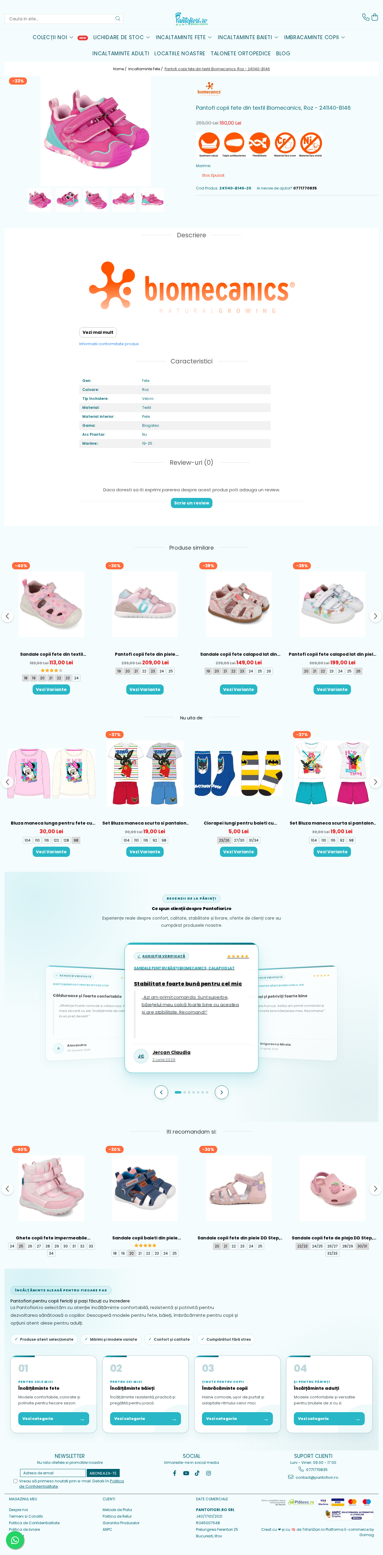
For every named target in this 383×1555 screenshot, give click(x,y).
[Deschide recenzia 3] (189, 1092)
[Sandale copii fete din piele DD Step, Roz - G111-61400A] (238, 1188)
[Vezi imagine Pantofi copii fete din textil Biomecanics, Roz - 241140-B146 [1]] (68, 200)
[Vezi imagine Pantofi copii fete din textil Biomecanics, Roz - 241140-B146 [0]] (39, 200)
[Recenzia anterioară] (161, 1092)
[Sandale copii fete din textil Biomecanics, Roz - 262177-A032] (51, 604)
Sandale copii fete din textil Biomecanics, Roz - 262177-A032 (51, 654)
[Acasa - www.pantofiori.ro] (191, 18)
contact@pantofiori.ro (316, 1477)
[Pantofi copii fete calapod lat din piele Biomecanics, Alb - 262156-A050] (332, 604)
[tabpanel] (95, 131)
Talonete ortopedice (241, 53)
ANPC (107, 1529)
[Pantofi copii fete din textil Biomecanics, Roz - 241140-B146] (95, 131)
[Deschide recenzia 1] (178, 1092)
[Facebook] (174, 1473)
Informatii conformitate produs (109, 344)
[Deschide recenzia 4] (193, 1092)
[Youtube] (186, 1473)
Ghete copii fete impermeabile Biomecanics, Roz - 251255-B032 (51, 1238)
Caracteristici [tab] (191, 361)
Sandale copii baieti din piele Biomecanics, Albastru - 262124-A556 (145, 1238)
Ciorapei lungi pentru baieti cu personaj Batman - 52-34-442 (239, 823)
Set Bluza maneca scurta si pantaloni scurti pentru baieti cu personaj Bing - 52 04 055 (145, 823)
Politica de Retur (117, 1516)
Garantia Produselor (121, 1522)
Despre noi (18, 1509)
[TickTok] (197, 1473)
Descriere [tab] (191, 235)
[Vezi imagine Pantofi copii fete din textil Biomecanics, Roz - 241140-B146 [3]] (124, 200)
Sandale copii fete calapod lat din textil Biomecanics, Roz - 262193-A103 (239, 654)
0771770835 (316, 1470)
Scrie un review (191, 503)
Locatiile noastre (179, 53)
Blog (283, 53)
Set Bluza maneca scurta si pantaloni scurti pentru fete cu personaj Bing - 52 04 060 (332, 823)
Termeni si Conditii (26, 1516)
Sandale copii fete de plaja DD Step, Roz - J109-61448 (332, 1238)
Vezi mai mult (98, 332)
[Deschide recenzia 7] (207, 1092)
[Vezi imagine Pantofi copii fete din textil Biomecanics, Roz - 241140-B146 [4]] (152, 200)
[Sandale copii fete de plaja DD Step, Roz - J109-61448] (332, 1188)
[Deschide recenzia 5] (198, 1092)
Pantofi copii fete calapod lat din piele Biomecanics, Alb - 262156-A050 (332, 654)
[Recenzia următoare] (222, 1092)
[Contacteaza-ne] (366, 17)
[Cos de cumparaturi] (375, 17)
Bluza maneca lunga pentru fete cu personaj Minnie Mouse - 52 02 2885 (51, 823)
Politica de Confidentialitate (34, 1522)
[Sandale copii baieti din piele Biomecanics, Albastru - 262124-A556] (145, 1188)
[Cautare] (118, 19)
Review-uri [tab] (190, 462)
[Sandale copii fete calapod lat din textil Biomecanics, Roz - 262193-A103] (238, 604)
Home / (120, 68)
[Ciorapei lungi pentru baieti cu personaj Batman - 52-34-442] (238, 773)
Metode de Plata (117, 1509)
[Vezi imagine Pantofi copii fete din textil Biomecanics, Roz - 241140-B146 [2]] (96, 200)
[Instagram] (208, 1473)
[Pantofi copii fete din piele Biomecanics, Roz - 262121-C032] (145, 604)
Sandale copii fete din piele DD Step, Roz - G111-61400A (238, 1238)
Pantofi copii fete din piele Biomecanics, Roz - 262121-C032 (145, 654)
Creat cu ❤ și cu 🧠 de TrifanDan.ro (293, 1529)
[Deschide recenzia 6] (202, 1092)
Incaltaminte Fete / (146, 68)
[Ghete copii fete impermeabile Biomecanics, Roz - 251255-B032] (51, 1188)
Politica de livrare (24, 1529)
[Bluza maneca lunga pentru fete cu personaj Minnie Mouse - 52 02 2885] (51, 773)
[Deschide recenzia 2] (184, 1092)
